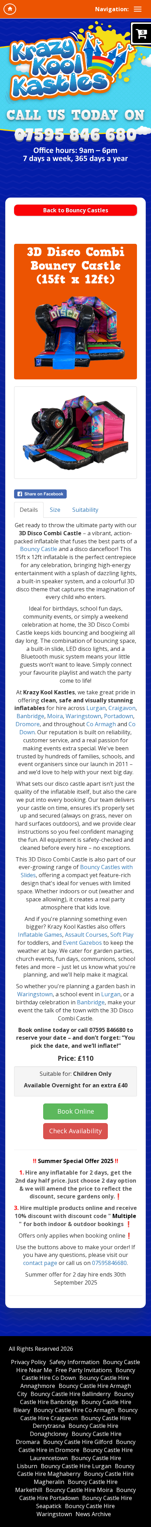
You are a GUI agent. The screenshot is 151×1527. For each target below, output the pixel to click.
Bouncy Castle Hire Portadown (77, 1494)
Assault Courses (86, 934)
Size (55, 510)
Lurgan (96, 708)
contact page (40, 1263)
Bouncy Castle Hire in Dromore (77, 1446)
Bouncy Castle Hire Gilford (77, 1442)
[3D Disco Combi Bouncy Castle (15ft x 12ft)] (75, 333)
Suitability (85, 510)
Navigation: (112, 9)
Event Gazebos (82, 943)
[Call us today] (75, 135)
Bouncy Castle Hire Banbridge (77, 1398)
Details (29, 510)
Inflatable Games (40, 934)
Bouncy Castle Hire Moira (79, 1490)
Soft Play (121, 934)
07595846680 (109, 1263)
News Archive (93, 1514)
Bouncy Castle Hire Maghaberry (75, 1470)
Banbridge (30, 716)
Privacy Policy (28, 1362)
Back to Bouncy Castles (75, 210)
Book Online (75, 1111)
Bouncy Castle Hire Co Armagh (74, 1410)
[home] (10, 9)
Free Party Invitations (83, 1370)
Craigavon (122, 708)
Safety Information (74, 1362)
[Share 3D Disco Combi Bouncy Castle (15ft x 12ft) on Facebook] (75, 493)
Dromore (27, 724)
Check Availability (75, 1131)
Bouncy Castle (38, 549)
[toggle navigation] (137, 9)
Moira (55, 716)
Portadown (118, 716)
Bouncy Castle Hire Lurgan (76, 1466)
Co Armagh (101, 724)
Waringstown (83, 716)
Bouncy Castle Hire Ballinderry (71, 1394)
